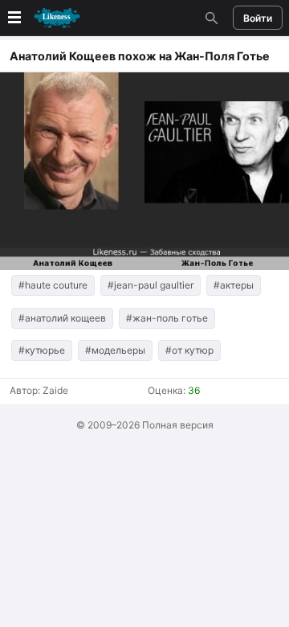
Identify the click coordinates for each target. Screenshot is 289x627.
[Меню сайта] (42, 18)
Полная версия (178, 425)
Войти (257, 18)
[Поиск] (209, 17)
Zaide (55, 390)
